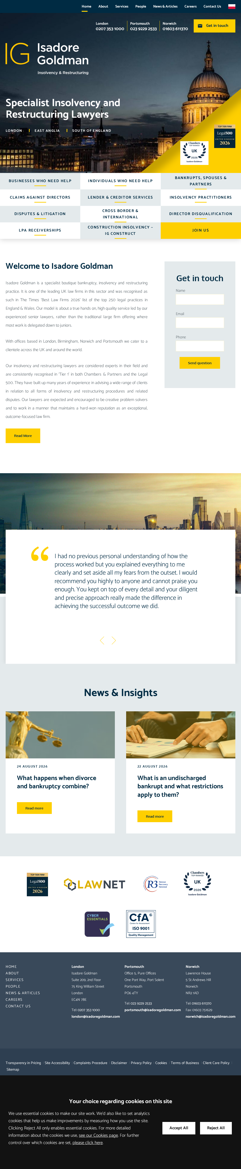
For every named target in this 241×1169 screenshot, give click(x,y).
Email (180, 314)
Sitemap (13, 1070)
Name (180, 291)
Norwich (169, 24)
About (103, 6)
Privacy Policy (141, 1063)
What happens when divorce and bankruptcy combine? (56, 782)
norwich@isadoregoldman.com (210, 1017)
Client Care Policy (216, 1063)
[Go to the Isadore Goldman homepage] (120, 58)
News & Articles (165, 6)
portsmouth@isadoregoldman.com (153, 1010)
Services (121, 6)
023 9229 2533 (141, 1003)
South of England (91, 131)
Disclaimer (119, 1063)
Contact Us (212, 6)
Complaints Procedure (90, 1063)
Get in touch (217, 25)
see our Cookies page (98, 1135)
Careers (191, 6)
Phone (181, 337)
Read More (23, 435)
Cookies (161, 1063)
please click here (87, 1142)
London (102, 24)
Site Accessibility (57, 1063)
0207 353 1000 (89, 1010)
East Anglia (47, 131)
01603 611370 (201, 1003)
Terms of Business (185, 1063)
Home (86, 6)
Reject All (216, 1128)
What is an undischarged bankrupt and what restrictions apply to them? (180, 786)
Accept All (178, 1128)
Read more (34, 808)
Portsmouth (140, 24)
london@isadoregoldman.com (96, 1017)
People (140, 6)
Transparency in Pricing (23, 1063)
